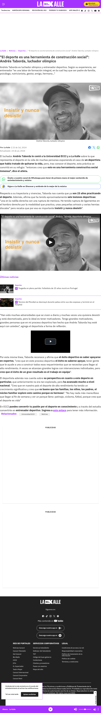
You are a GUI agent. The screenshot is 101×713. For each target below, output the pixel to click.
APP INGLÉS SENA (76, 11)
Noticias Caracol (19, 648)
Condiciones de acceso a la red (73, 648)
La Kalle (3, 51)
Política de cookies (68, 659)
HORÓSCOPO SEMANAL (21, 11)
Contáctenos (37, 660)
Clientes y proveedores (41, 663)
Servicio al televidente (41, 648)
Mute (75, 709)
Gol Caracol (17, 654)
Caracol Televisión (19, 651)
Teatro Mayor (17, 669)
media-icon (50, 709)
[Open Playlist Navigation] (98, 709)
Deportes (22, 51)
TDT (34, 654)
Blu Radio (16, 657)
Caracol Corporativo (20, 675)
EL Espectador (18, 666)
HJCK (15, 660)
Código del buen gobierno (42, 657)
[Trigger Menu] (3, 4)
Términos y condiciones (70, 662)
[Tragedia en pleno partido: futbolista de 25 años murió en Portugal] (7, 289)
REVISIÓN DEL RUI (39, 11)
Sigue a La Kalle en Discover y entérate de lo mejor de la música (37, 186)
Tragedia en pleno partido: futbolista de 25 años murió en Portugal (47, 288)
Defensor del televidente (42, 651)
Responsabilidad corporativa (72, 651)
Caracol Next (17, 678)
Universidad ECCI (28, 414)
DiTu (14, 663)
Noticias (12, 51)
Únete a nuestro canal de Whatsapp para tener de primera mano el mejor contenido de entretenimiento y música (48, 179)
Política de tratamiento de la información (72, 654)
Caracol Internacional (20, 672)
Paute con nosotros (40, 666)
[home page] (50, 4)
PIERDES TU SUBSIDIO (58, 11)
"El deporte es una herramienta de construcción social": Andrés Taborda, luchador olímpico (63, 51)
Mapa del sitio (38, 669)
